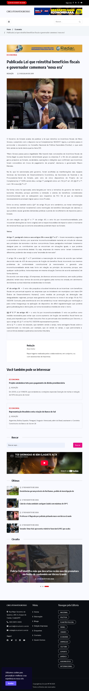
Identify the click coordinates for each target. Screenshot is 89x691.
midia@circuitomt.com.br (18, 630)
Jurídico (63, 656)
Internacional (66, 666)
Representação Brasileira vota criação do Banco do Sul (32, 411)
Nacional (64, 612)
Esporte (63, 652)
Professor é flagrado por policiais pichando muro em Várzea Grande (46, 516)
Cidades (63, 632)
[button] (40, 586)
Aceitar (11, 683)
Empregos (64, 642)
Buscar (77, 445)
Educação (38, 616)
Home (9, 29)
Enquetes (38, 630)
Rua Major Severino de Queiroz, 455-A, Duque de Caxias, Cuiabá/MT (16, 615)
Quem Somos (39, 640)
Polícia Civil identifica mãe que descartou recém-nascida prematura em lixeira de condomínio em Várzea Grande (44, 572)
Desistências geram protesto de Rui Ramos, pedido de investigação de (47, 491)
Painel (62, 627)
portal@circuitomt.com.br (19, 626)
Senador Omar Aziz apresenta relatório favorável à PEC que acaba (45, 529)
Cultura (63, 647)
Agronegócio (65, 661)
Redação (14, 388)
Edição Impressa (41, 626)
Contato (37, 635)
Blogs (36, 621)
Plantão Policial (67, 622)
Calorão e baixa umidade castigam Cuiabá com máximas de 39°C (44, 504)
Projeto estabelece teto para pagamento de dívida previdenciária (37, 383)
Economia (18, 29)
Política (63, 617)
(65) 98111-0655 (15, 622)
